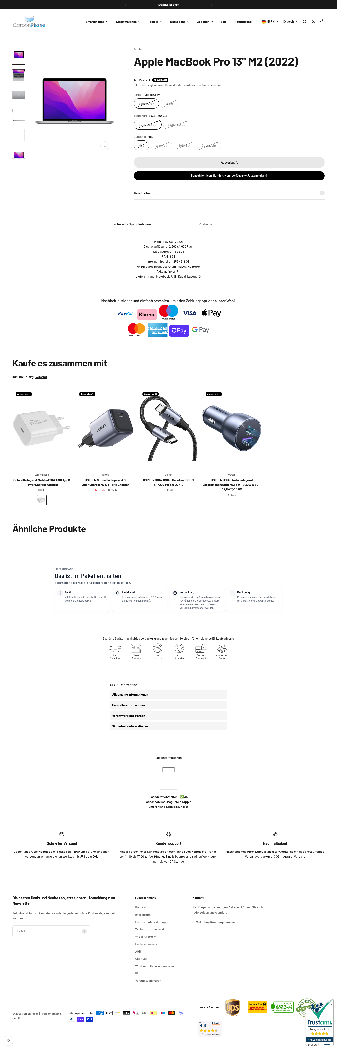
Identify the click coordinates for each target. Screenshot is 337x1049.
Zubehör (203, 22)
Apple (138, 49)
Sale (224, 22)
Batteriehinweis (146, 944)
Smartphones (95, 22)
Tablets (153, 22)
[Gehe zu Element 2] (18, 75)
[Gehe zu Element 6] (18, 156)
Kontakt (140, 907)
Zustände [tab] (205, 224)
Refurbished (243, 22)
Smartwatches (126, 22)
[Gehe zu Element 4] (18, 116)
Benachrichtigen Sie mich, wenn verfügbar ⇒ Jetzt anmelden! (229, 175)
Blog (138, 973)
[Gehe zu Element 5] (18, 136)
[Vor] (211, 5)
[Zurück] (125, 5)
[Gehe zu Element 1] (18, 55)
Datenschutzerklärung (150, 922)
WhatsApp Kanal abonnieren (154, 966)
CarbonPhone (42, 474)
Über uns (141, 958)
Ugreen (105, 474)
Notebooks (177, 22)
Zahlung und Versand (149, 929)
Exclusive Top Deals (168, 4)
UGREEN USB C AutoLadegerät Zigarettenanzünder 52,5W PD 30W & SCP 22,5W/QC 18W (232, 484)
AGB (138, 951)
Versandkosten (174, 85)
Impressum (143, 914)
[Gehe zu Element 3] (18, 96)
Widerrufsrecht (145, 936)
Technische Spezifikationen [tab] (131, 224)
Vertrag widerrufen (148, 980)
